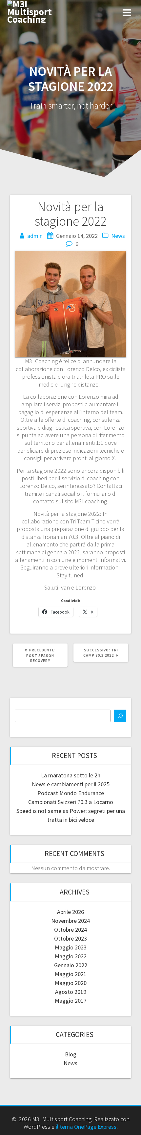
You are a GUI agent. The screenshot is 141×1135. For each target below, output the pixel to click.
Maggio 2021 (71, 974)
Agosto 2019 (70, 992)
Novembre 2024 (70, 920)
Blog (70, 1054)
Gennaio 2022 (70, 965)
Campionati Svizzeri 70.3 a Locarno (70, 802)
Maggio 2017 (71, 1000)
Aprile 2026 (70, 912)
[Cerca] (120, 716)
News (118, 236)
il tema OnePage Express (86, 1126)
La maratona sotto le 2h (70, 775)
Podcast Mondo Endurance (70, 793)
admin (35, 236)
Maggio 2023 (71, 947)
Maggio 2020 (71, 983)
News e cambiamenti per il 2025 (71, 784)
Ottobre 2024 (70, 929)
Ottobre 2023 (70, 938)
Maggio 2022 (71, 956)
